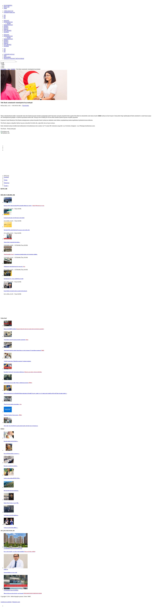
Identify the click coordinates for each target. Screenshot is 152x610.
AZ (5, 15)
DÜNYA (6, 27)
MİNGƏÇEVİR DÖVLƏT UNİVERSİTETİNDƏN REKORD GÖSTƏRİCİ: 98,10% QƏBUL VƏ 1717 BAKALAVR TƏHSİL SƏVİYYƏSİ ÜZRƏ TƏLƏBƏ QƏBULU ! (35, 393)
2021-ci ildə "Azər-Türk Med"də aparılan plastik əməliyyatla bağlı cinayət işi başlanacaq (21, 425)
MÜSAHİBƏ (7, 57)
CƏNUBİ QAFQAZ (9, 54)
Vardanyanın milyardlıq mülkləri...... (11, 527)
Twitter (5, 180)
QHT (5, 55)
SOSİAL (6, 26)
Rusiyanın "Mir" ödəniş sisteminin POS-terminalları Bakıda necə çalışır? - (24, 205)
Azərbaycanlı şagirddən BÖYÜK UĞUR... (12, 478)
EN (5, 16)
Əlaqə (5, 8)
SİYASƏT (6, 20)
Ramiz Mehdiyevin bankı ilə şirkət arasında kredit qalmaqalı (15, 290)
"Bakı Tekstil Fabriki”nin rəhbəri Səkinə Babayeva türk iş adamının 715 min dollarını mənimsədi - (24, 350)
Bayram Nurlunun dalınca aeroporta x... (11, 453)
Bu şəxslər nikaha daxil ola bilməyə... (11, 441)
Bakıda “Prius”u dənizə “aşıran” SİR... (11, 502)
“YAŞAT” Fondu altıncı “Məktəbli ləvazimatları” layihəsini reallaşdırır (17, 361)
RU (5, 18)
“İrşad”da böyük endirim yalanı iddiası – (13, 404)
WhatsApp (6, 183)
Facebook (6, 177)
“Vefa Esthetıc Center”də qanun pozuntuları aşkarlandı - (16, 339)
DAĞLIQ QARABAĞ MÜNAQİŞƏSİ (14, 58)
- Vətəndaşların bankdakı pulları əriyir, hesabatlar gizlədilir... (20, 254)
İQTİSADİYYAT (8, 22)
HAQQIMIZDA (8, 5)
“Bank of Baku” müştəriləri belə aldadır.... (12, 242)
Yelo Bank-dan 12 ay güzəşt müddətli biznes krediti (13, 278)
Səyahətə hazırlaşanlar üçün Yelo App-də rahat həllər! (14, 217)
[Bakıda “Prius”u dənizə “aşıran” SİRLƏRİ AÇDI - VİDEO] (9, 499)
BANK (9, 23)
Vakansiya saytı (16, 602)
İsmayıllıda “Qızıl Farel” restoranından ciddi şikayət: (23, 371)
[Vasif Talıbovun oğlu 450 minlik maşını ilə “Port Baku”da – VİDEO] (9, 512)
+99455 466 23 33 (8, 11)
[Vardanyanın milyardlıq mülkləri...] (9, 524)
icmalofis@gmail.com (9, 12)
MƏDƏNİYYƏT (8, 25)
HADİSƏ (6, 32)
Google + (6, 185)
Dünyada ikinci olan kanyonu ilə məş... (11, 490)
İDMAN (6, 29)
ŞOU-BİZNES (7, 30)
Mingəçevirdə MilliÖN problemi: (24, 328)
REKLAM (6, 7)
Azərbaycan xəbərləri (6, 602)
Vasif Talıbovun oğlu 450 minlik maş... (11, 515)
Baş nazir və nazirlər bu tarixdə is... (10, 465)
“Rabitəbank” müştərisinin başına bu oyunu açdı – (14, 266)
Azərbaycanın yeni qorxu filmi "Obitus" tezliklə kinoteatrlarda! (18, 382)
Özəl (23, 105)
